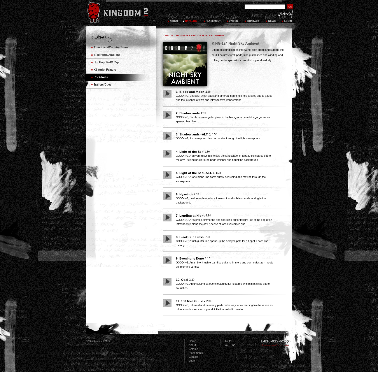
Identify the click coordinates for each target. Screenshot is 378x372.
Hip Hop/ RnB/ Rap (106, 62)
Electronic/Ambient (107, 54)
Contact (253, 17)
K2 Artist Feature (105, 69)
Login (287, 17)
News (270, 17)
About (192, 345)
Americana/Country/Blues (111, 47)
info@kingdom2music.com (275, 345)
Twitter (228, 341)
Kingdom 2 (123, 12)
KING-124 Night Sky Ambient (207, 35)
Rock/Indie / (183, 35)
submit (290, 6)
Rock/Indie (101, 77)
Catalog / (169, 35)
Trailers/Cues (102, 84)
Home (192, 341)
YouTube (230, 345)
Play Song (167, 94)
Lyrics (234, 17)
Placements (212, 17)
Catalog (190, 17)
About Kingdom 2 (173, 17)
